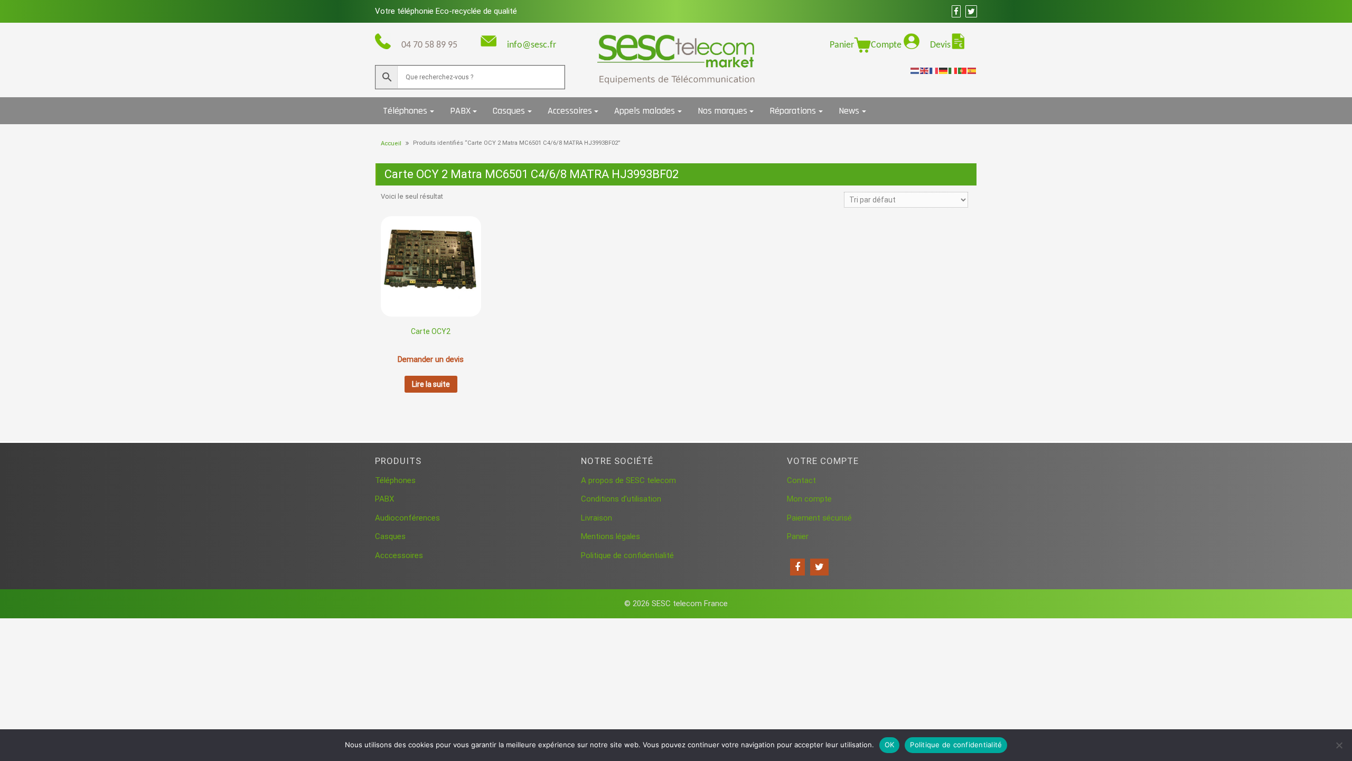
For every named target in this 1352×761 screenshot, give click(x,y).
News (849, 111)
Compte (887, 45)
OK (890, 744)
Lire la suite (431, 384)
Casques (509, 111)
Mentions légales (610, 536)
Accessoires (570, 111)
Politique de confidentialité (627, 555)
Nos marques (722, 111)
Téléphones (405, 111)
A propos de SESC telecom (628, 480)
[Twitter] (819, 567)
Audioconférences (407, 518)
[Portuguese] (963, 70)
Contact (801, 480)
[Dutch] (915, 70)
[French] (934, 70)
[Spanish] (972, 70)
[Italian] (953, 70)
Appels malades (644, 111)
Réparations (792, 111)
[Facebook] (797, 567)
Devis (940, 45)
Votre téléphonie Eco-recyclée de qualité (446, 11)
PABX (460, 111)
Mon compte (809, 499)
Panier (842, 45)
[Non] (1339, 745)
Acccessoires (399, 555)
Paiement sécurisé (819, 518)
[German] (944, 70)
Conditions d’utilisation (621, 499)
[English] (924, 70)
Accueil (391, 143)
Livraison (596, 518)
